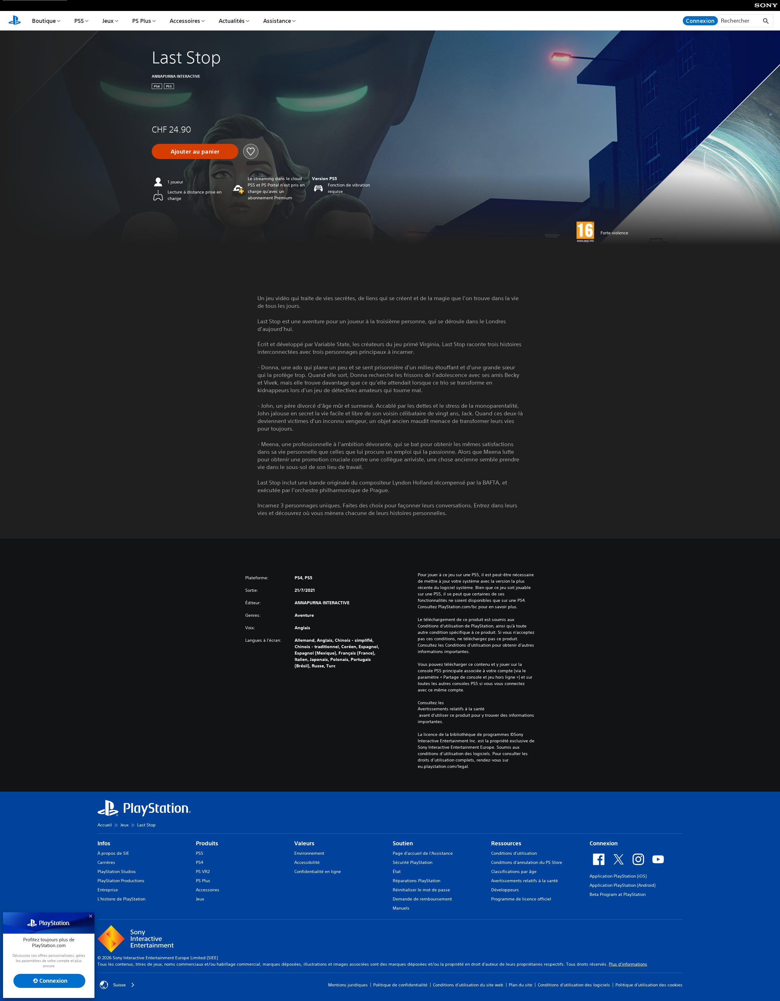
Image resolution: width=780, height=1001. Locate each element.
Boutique (44, 20)
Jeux (108, 20)
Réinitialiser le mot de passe (421, 890)
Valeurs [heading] (304, 843)
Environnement (309, 853)
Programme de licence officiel (521, 899)
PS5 (79, 20)
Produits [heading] (207, 843)
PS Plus (141, 20)
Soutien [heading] (403, 843)
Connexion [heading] (604, 843)
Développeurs (505, 890)
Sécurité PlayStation (412, 862)
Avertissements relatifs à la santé (451, 709)
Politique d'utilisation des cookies (648, 985)
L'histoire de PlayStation (121, 899)
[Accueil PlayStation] (14, 20)
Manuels (401, 908)
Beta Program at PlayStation (618, 894)
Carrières (106, 862)
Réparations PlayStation (416, 880)
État (397, 871)
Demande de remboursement (422, 899)
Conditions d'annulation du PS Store (526, 862)
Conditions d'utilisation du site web (468, 985)
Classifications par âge (514, 871)
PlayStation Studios (117, 871)
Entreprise (108, 890)
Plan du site (520, 985)
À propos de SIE (113, 853)
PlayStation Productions (121, 880)
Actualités (232, 20)
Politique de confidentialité (400, 985)
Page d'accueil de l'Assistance (423, 853)
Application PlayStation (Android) (622, 885)
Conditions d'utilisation (514, 853)
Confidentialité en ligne (317, 871)
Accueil (105, 825)
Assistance (277, 20)
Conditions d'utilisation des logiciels (574, 985)
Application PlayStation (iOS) (618, 876)
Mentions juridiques (348, 985)
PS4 (199, 862)
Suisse (119, 984)
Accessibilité (307, 862)
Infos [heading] (104, 843)
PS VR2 (203, 871)
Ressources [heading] (506, 843)
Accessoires (185, 20)
